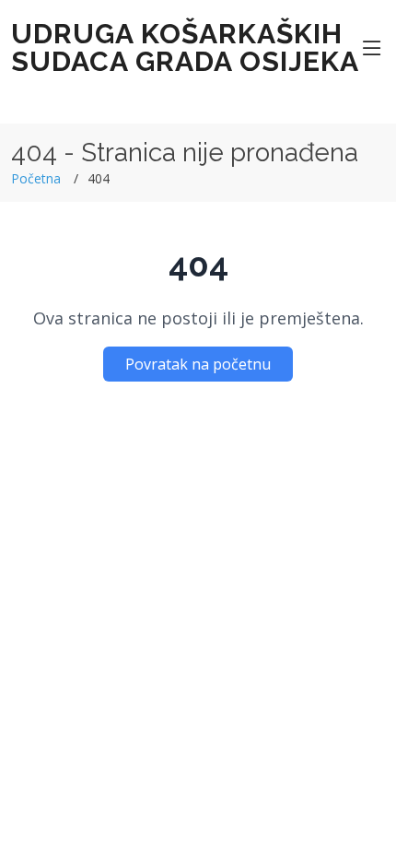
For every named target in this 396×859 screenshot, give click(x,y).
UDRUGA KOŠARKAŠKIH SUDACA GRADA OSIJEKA (185, 47)
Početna (36, 178)
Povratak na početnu (198, 364)
